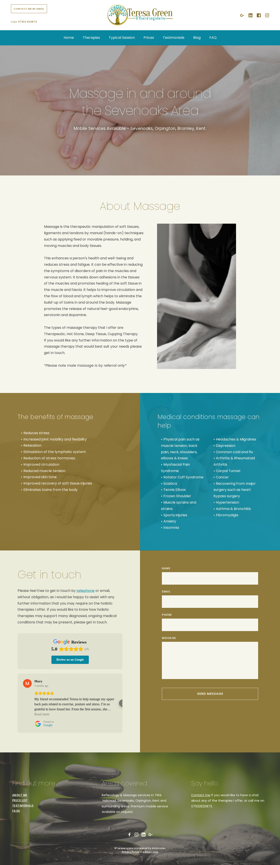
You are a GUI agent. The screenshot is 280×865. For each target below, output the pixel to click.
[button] (17, 703)
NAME (166, 568)
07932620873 (201, 806)
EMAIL (166, 591)
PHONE (167, 615)
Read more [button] (41, 714)
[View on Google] (27, 683)
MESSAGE (169, 638)
